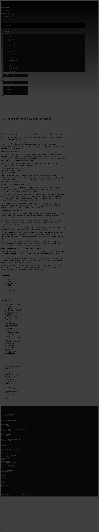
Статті (8, 124)
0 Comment (13, 124)
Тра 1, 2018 (3, 124)
